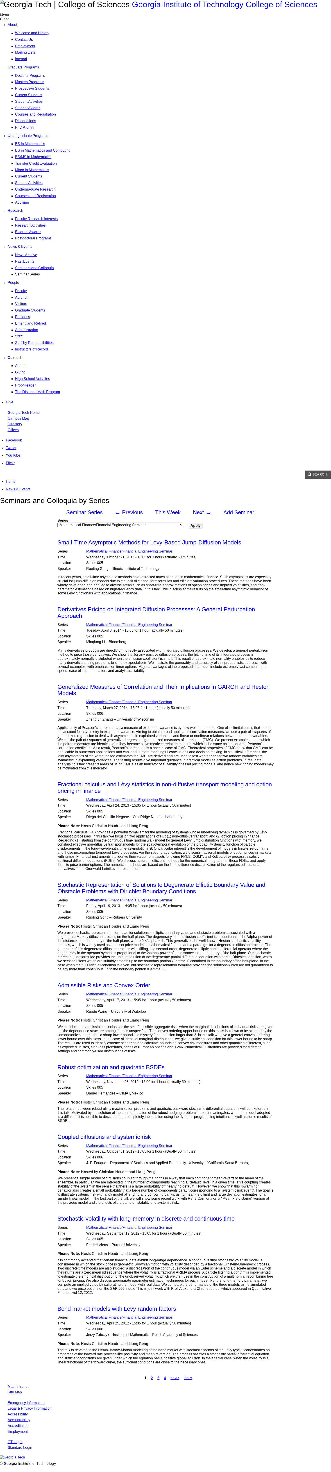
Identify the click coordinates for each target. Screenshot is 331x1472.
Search (320, 474)
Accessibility (18, 1414)
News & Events (18, 489)
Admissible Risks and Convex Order (103, 985)
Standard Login (20, 1447)
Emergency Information (26, 1403)
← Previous (129, 512)
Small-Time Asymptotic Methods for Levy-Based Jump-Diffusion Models (149, 542)
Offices (13, 430)
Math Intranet (18, 1386)
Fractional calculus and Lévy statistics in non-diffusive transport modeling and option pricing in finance (164, 787)
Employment (18, 1431)
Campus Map (18, 418)
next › (174, 1378)
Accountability (19, 1420)
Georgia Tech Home (24, 412)
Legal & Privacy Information (30, 1408)
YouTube (13, 455)
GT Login (15, 1442)
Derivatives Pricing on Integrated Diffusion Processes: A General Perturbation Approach (156, 612)
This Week (168, 512)
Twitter (11, 448)
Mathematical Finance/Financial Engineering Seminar (129, 551)
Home (11, 481)
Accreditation (18, 1426)
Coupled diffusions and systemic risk (104, 1136)
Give (9, 402)
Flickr (10, 463)
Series (62, 520)
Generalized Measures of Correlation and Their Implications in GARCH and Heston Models (163, 690)
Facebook (14, 440)
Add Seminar (238, 512)
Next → (202, 512)
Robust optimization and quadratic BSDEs (111, 1067)
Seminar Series (84, 512)
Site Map (15, 1392)
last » (188, 1378)
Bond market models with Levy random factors (116, 1308)
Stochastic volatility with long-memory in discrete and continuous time (146, 1218)
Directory (15, 424)
